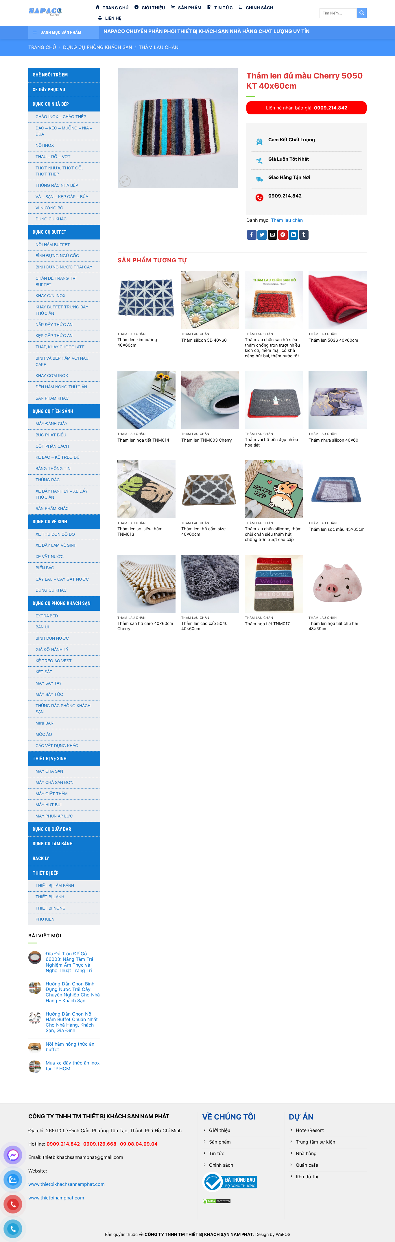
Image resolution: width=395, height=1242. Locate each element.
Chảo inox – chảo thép (61, 117)
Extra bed (47, 616)
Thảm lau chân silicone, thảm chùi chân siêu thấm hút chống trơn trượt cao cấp (273, 534)
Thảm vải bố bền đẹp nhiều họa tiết (271, 442)
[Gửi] (362, 13)
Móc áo (44, 734)
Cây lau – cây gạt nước (62, 579)
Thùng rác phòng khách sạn (63, 709)
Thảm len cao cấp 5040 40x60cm (204, 626)
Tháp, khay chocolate (60, 347)
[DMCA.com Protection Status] (216, 1200)
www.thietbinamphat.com (56, 1198)
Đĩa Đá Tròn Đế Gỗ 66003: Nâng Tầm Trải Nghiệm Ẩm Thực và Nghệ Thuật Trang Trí (70, 962)
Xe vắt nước (50, 557)
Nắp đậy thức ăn (54, 325)
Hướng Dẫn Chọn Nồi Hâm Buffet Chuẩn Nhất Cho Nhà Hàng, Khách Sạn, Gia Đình (72, 1022)
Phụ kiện (45, 919)
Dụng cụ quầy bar (52, 829)
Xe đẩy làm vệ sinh (56, 545)
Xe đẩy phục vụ (49, 89)
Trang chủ (42, 47)
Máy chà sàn (49, 771)
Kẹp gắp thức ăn (54, 336)
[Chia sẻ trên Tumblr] (304, 235)
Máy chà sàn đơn (54, 782)
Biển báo (45, 568)
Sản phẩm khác (52, 398)
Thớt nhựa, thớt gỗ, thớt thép (59, 171)
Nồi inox (45, 145)
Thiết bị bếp (45, 873)
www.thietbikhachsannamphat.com (66, 1184)
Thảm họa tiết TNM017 (267, 623)
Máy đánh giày (51, 424)
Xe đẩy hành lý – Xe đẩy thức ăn (62, 494)
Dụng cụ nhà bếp (51, 104)
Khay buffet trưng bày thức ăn (62, 310)
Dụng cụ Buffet (50, 232)
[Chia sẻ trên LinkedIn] (293, 235)
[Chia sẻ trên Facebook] (251, 235)
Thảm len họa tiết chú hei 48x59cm (333, 626)
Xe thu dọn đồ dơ (55, 534)
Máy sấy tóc (49, 694)
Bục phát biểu (51, 435)
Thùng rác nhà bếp (57, 185)
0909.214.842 (65, 1144)
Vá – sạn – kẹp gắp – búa (62, 197)
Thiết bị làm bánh (55, 886)
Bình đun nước (52, 638)
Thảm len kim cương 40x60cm (137, 342)
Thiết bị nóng (51, 908)
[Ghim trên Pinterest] (283, 235)
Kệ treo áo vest (54, 661)
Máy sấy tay (49, 683)
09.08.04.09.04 (139, 1144)
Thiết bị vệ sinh (50, 758)
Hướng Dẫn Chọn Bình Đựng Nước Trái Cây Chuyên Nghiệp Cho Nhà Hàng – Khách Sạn (73, 992)
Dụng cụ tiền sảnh (53, 411)
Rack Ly (41, 858)
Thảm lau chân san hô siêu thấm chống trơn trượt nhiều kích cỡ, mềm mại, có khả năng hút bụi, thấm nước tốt (272, 347)
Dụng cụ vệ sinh (50, 521)
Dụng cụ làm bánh (53, 843)
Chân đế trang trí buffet (56, 281)
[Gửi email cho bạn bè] (272, 235)
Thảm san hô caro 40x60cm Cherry (145, 626)
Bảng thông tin (53, 469)
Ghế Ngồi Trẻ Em (50, 75)
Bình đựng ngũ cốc (57, 256)
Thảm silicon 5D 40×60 (204, 340)
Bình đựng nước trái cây (64, 267)
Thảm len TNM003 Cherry (206, 440)
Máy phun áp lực (54, 816)
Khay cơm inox (52, 376)
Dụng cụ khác (51, 219)
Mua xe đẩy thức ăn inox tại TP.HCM (73, 1065)
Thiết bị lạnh (50, 897)
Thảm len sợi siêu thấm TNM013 (140, 531)
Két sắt (44, 672)
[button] (125, 181)
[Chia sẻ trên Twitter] (262, 235)
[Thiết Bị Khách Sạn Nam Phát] (57, 13)
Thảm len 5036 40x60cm (333, 340)
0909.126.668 (101, 1144)
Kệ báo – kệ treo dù (58, 457)
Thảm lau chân (158, 47)
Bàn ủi (42, 627)
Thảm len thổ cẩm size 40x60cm (203, 531)
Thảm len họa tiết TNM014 (143, 440)
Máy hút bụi (49, 805)
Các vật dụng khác (57, 746)
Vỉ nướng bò (49, 208)
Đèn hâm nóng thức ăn (61, 387)
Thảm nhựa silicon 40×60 (333, 440)
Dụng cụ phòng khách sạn (97, 47)
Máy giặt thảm (52, 794)
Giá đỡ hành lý (52, 649)
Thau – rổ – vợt (53, 157)
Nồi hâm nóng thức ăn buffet (70, 1046)
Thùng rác (48, 480)
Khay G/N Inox (50, 296)
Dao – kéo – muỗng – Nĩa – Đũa (64, 131)
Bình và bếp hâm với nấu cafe (62, 361)
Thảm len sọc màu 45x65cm (337, 529)
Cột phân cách (52, 446)
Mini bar (44, 723)
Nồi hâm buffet (53, 245)
